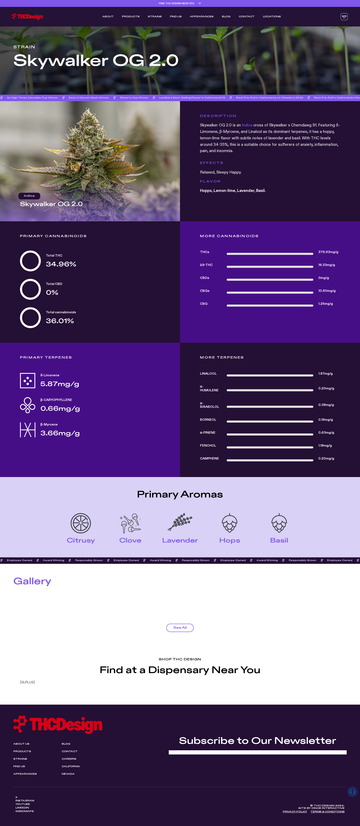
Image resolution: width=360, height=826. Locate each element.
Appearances (202, 16)
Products (131, 16)
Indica (247, 125)
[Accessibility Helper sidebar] (353, 792)
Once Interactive (328, 808)
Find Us (176, 16)
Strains (155, 16)
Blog (226, 16)
